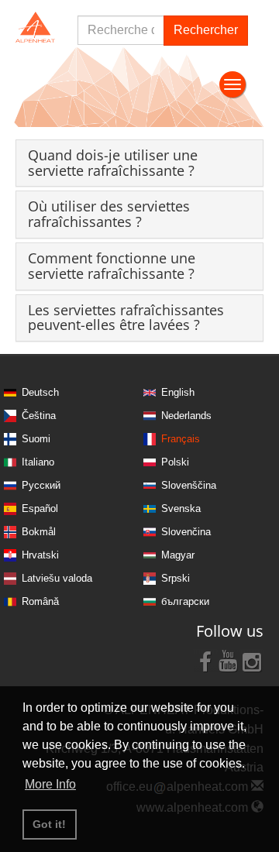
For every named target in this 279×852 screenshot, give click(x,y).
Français (180, 439)
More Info (50, 784)
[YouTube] (228, 660)
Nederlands (186, 415)
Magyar (178, 555)
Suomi (36, 439)
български (185, 601)
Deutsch (40, 392)
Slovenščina (188, 485)
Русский (41, 485)
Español (40, 508)
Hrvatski (40, 555)
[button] (113, 163)
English (178, 392)
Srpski (175, 578)
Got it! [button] (49, 824)
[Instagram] (252, 660)
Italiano (38, 462)
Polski (175, 462)
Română (40, 601)
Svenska (181, 508)
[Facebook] (205, 660)
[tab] (139, 163)
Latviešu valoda (57, 578)
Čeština (39, 415)
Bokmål (39, 532)
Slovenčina (186, 532)
